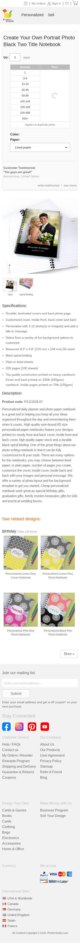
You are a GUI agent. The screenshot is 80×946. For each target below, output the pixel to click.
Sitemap (46, 766)
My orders (38, 3)
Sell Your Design (53, 816)
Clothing (8, 827)
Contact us (10, 750)
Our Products (50, 750)
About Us (47, 744)
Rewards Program (16, 761)
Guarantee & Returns (18, 772)
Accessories (11, 843)
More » (69, 654)
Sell (51, 15)
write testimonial (48, 185)
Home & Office (13, 849)
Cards (6, 821)
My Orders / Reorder (17, 755)
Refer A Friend (51, 772)
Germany (14, 909)
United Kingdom (18, 915)
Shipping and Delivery (19, 766)
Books (7, 816)
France (12, 926)
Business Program (54, 810)
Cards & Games (14, 810)
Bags (6, 832)
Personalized (32, 15)
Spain (11, 920)
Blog (43, 777)
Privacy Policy (51, 761)
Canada (12, 904)
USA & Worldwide (19, 898)
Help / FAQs (11, 744)
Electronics (10, 838)
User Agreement (52, 755)
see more (70, 185)
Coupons (9, 777)
